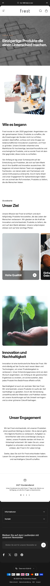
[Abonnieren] (43, 545)
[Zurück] (3, 3)
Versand (38, 582)
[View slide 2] (23, 495)
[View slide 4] (29, 495)
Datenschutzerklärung (25, 582)
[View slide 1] (20, 495)
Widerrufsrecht (14, 582)
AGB (33, 582)
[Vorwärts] (46, 3)
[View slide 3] (26, 495)
